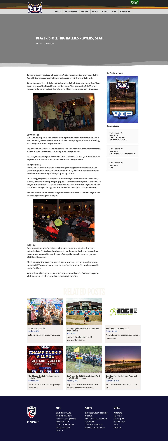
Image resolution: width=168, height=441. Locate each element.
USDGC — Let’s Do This (37, 328)
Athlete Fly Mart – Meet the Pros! (122, 153)
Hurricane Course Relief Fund (117, 328)
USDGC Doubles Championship (95, 427)
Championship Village (63, 412)
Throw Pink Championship (94, 424)
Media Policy (118, 415)
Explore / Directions (63, 427)
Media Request (119, 418)
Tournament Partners (64, 415)
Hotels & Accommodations (65, 424)
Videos (116, 424)
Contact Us (59, 430)
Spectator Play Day (62, 421)
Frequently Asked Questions (66, 418)
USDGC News (118, 412)
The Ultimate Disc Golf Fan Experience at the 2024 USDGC (44, 377)
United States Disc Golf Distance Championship (96, 420)
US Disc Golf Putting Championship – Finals (118, 138)
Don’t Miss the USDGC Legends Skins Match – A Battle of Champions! (83, 377)
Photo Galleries (119, 421)
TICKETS (57, 11)
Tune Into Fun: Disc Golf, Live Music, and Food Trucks (121, 377)
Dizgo (111, 167)
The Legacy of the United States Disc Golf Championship (83, 329)
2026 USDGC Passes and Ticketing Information (96, 414)
